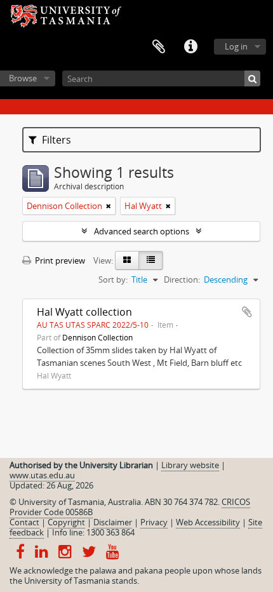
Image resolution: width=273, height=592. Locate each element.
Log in (236, 46)
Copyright (66, 522)
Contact (24, 522)
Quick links (190, 47)
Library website (190, 465)
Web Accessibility (208, 522)
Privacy (154, 522)
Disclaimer (112, 522)
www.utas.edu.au (42, 475)
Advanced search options (141, 231)
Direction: (182, 279)
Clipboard (159, 47)
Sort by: (113, 279)
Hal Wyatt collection (84, 312)
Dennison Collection (97, 337)
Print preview (59, 260)
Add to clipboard (247, 312)
